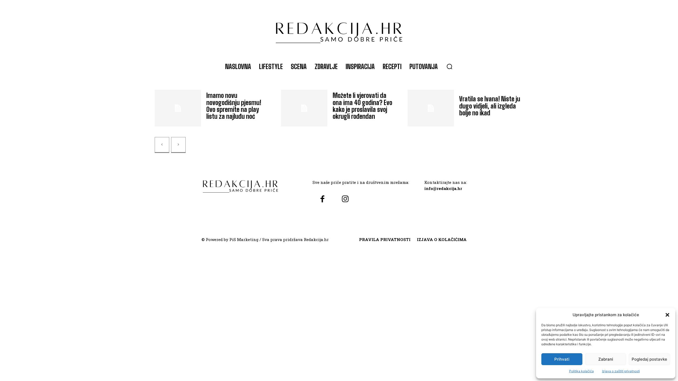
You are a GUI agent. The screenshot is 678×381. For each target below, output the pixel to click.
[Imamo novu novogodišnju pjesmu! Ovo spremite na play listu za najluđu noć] (178, 108)
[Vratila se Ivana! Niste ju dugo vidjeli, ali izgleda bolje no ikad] (431, 108)
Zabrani (605, 359)
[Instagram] (345, 199)
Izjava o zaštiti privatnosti (621, 371)
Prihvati (561, 359)
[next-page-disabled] (178, 145)
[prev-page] (162, 145)
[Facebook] (322, 199)
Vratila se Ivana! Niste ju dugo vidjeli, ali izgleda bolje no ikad (489, 106)
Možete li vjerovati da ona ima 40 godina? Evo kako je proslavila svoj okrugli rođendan (362, 106)
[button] (667, 315)
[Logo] (339, 30)
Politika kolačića (581, 371)
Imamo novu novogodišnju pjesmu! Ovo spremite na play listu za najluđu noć (233, 106)
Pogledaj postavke (649, 359)
